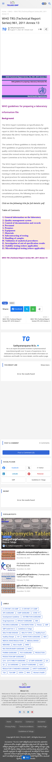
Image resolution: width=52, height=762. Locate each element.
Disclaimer (41, 722)
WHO (10, 11)
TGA (4, 673)
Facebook (18, 309)
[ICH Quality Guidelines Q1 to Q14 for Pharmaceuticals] (8, 566)
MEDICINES (6, 645)
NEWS (30, 649)
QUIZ (41, 665)
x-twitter (40, 468)
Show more (45, 365)
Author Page (42, 726)
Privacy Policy (10, 726)
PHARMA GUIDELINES (10, 653)
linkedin (15, 474)
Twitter (27, 309)
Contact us (30, 722)
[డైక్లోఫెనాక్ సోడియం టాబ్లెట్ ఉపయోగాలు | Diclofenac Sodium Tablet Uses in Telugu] (8, 588)
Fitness (39, 625)
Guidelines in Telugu (39, 480)
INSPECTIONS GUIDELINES (31, 637)
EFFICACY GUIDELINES (25, 621)
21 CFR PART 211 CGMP (29, 609)
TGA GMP (12, 673)
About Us (18, 722)
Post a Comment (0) (26, 452)
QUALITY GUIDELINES (29, 665)
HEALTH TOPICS (27, 633)
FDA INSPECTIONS (27, 625)
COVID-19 (36, 613)
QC (4, 665)
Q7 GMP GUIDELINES (36, 661)
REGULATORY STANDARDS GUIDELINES (16, 669)
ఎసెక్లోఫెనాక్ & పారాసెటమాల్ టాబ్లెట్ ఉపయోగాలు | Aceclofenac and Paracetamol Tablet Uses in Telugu (33, 554)
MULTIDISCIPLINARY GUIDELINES (13, 649)
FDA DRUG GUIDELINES (10, 625)
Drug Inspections (8, 621)
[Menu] (3, 3)
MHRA (27, 645)
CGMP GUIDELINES (23, 613)
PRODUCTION (40, 653)
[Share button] (39, 309)
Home (4, 11)
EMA (36, 621)
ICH (18, 637)
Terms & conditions (26, 726)
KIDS (45, 637)
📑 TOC (26, 757)
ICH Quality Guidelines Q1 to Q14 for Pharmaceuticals (30, 564)
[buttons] (20, 712)
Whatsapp (33, 309)
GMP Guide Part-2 (9, 629)
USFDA (21, 673)
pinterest (40, 474)
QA (47, 661)
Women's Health (39, 673)
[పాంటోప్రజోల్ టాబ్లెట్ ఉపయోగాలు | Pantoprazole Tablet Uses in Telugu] (8, 577)
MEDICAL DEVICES (33, 641)
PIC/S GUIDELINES (26, 653)
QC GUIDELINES (13, 665)
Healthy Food (40, 633)
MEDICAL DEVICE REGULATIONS (13, 641)
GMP (13, 480)
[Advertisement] (26, 55)
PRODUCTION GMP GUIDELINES (13, 657)
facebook (15, 468)
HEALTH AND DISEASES (10, 633)
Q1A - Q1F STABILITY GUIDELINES (14, 661)
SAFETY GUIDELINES (39, 669)
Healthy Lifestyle (8, 637)
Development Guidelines (11, 617)
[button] (44, 3)
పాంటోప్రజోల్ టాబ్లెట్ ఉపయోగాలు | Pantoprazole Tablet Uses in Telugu (33, 575)
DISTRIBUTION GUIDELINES (32, 617)
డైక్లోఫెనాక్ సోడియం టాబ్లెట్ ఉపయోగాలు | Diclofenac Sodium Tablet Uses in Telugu (32, 586)
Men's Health (17, 645)
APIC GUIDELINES (8, 613)
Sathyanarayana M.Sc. (25, 345)
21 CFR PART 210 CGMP (10, 609)
